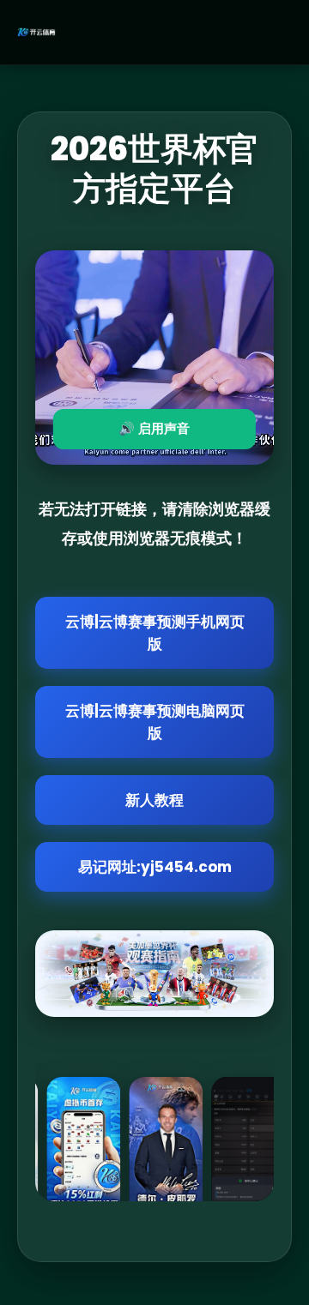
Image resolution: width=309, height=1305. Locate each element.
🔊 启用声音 (154, 428)
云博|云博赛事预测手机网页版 (155, 632)
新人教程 (154, 800)
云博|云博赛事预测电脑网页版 (155, 722)
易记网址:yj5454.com (155, 867)
